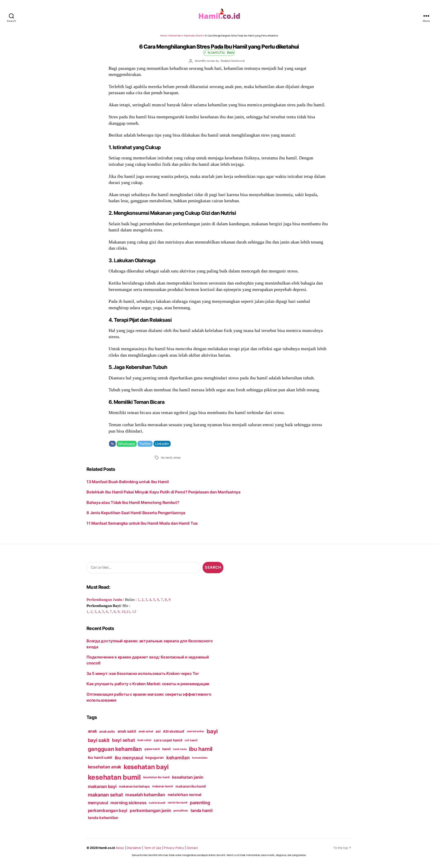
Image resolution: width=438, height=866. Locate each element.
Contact (192, 848)
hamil (166, 749)
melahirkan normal (185, 794)
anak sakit (126, 731)
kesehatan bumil (114, 777)
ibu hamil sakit (100, 757)
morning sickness (128, 802)
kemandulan (199, 757)
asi (158, 731)
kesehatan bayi (146, 767)
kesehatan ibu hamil (156, 777)
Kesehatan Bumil (193, 35)
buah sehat (144, 740)
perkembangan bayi (108, 810)
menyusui (98, 802)
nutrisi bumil (157, 802)
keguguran (154, 757)
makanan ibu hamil (190, 786)
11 (128, 611)
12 (134, 611)
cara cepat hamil (168, 740)
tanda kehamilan (103, 817)
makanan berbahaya (134, 786)
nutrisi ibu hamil (178, 802)
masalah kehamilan (145, 794)
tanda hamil (201, 810)
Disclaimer (134, 848)
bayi (212, 731)
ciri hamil (191, 740)
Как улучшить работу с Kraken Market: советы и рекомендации (147, 683)
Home (163, 35)
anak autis (107, 731)
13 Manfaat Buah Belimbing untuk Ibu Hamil (127, 481)
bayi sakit (99, 740)
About (120, 848)
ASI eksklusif (173, 731)
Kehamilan (175, 35)
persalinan (180, 810)
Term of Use (152, 848)
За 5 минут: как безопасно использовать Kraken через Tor (142, 673)
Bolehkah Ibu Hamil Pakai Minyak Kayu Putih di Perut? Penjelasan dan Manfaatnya (163, 492)
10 (123, 611)
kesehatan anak (104, 767)
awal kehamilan (195, 731)
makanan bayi (102, 786)
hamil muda (179, 749)
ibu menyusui (129, 757)
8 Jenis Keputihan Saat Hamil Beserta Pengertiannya (135, 512)
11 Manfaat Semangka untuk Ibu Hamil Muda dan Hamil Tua (142, 523)
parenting (200, 802)
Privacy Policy (174, 848)
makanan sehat (105, 795)
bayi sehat (123, 740)
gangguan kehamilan (115, 749)
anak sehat (145, 731)
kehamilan (178, 757)
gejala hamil (152, 749)
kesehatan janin (187, 777)
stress (177, 457)
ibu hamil (166, 457)
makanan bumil (162, 786)
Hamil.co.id (106, 848)
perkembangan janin (150, 810)
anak (92, 731)
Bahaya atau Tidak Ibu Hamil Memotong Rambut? (132, 502)
